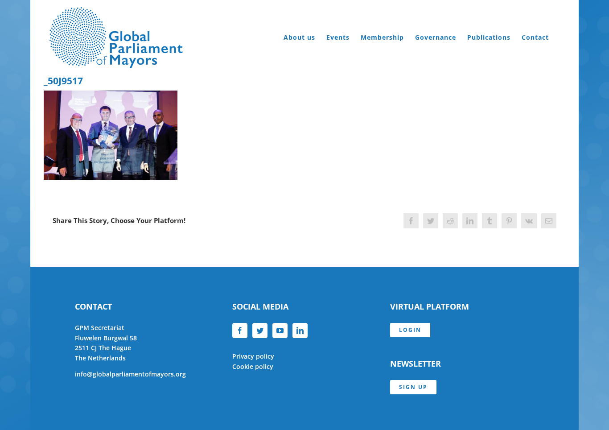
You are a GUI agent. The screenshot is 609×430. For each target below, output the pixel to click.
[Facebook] (239, 330)
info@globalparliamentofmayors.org (130, 374)
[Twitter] (259, 330)
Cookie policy (252, 366)
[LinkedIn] (300, 330)
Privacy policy (253, 356)
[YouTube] (280, 330)
